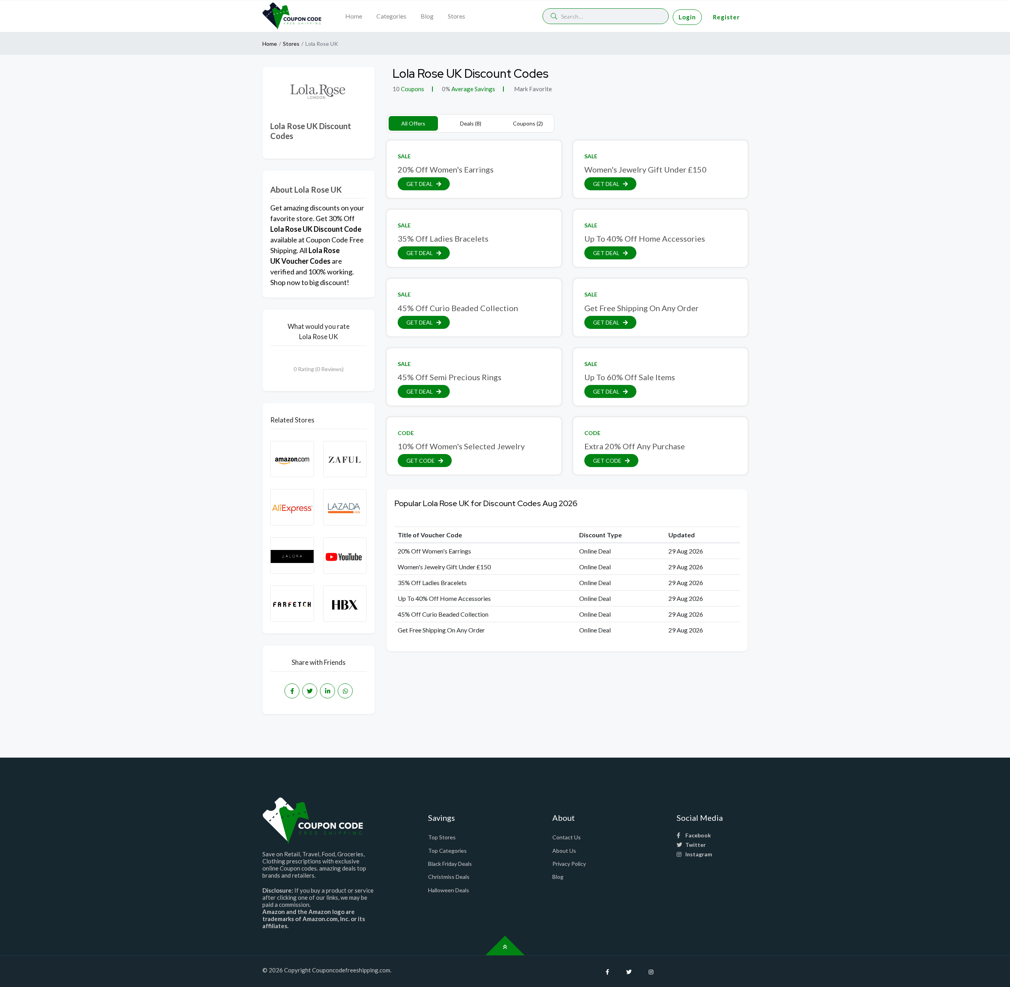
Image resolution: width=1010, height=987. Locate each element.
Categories (391, 16)
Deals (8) (470, 123)
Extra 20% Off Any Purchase (634, 446)
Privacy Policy (569, 863)
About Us (564, 850)
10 (396, 88)
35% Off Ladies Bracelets (443, 238)
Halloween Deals (448, 890)
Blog (427, 16)
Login (687, 17)
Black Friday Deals (450, 863)
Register (726, 17)
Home (353, 16)
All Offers (413, 123)
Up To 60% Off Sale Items (629, 377)
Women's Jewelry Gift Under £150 (645, 169)
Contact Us (566, 837)
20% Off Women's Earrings (446, 169)
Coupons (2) (528, 123)
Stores (456, 16)
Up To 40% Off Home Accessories (644, 238)
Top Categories (447, 850)
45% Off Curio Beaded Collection (458, 308)
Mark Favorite (532, 88)
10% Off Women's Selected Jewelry (461, 446)
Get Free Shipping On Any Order (641, 308)
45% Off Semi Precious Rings (449, 377)
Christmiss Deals (448, 876)
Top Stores (442, 837)
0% (446, 88)
